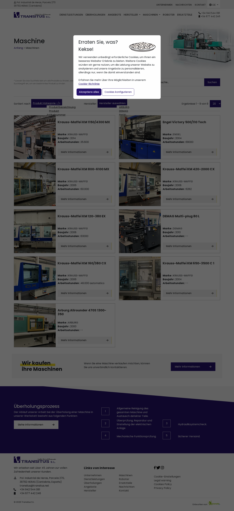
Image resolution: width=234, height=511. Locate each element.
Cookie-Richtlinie (89, 84)
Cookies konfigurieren (118, 92)
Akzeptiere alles (89, 92)
